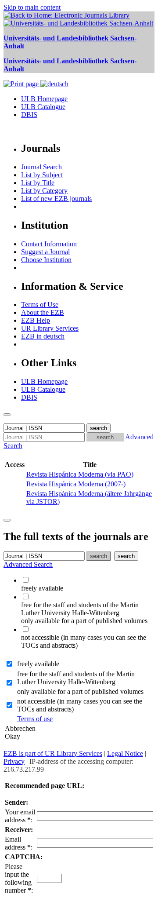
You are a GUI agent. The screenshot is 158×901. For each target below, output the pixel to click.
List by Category (44, 190)
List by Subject (42, 175)
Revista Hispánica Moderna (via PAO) (79, 474)
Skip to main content (32, 7)
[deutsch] (54, 84)
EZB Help (35, 320)
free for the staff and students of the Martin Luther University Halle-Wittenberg (76, 678)
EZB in (43, 336)
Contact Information (49, 244)
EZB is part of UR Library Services (53, 753)
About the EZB (42, 312)
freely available (38, 664)
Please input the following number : (19, 878)
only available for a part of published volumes (80, 691)
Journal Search (41, 167)
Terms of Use (39, 304)
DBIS (29, 114)
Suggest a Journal (45, 251)
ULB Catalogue (43, 106)
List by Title (37, 182)
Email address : (18, 843)
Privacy (14, 761)
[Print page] (22, 84)
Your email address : (20, 816)
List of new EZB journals (56, 198)
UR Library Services (50, 328)
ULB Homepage (44, 98)
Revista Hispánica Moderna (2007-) (76, 484)
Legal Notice (125, 753)
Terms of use (35, 718)
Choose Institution (46, 259)
